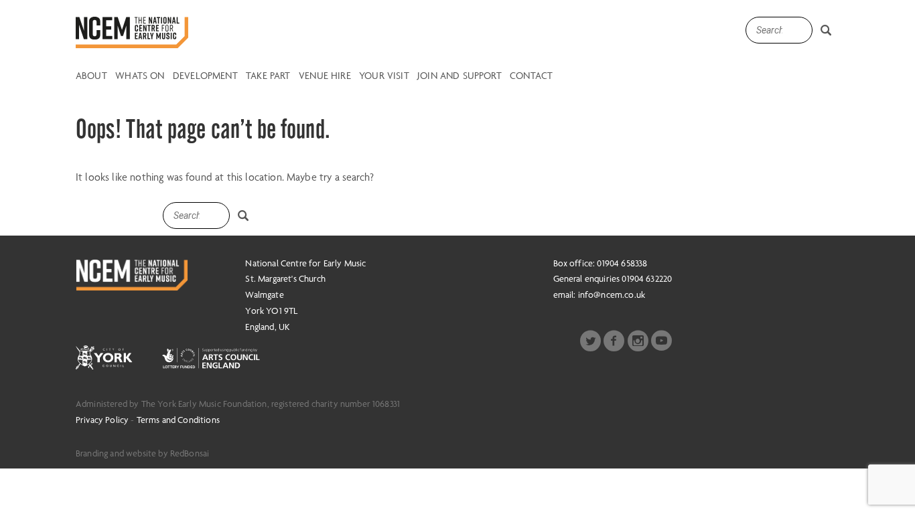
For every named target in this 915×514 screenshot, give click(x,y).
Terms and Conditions (178, 419)
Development (205, 76)
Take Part (268, 76)
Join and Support (459, 76)
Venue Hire (325, 76)
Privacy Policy (102, 419)
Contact (531, 76)
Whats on (139, 76)
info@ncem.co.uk (611, 294)
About (91, 76)
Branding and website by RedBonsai (142, 453)
